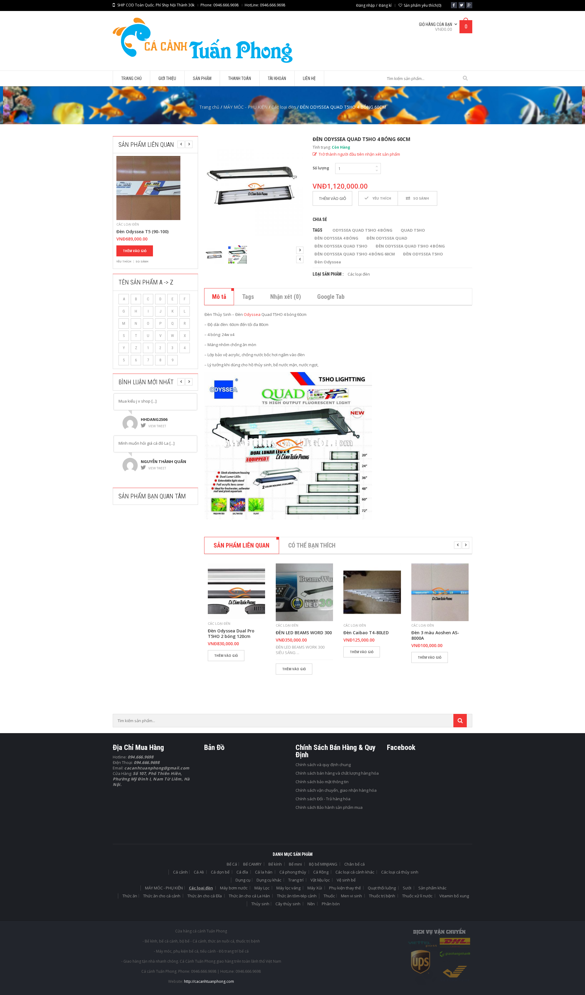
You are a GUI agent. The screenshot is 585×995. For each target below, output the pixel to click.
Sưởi (407, 888)
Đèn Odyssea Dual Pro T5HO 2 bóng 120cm (231, 633)
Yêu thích (123, 261)
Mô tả (219, 296)
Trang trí (295, 880)
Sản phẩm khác (432, 888)
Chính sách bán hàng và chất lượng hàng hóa (337, 773)
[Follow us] (462, 5)
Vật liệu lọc (320, 880)
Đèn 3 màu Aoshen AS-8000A (435, 635)
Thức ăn (129, 896)
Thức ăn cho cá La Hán (249, 896)
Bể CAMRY (252, 864)
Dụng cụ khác (269, 880)
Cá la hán (263, 872)
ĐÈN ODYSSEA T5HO (423, 254)
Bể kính (275, 864)
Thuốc (329, 896)
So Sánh (142, 261)
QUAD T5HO (413, 230)
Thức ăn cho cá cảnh (161, 896)
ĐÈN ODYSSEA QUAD (387, 238)
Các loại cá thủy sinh (399, 872)
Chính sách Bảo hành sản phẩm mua (329, 807)
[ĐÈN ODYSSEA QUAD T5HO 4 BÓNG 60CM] (253, 186)
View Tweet (157, 426)
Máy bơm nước (233, 888)
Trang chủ (209, 107)
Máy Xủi (314, 888)
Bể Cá (232, 864)
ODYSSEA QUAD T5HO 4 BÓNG (362, 230)
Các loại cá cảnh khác (354, 872)
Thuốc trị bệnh (382, 896)
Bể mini (295, 864)
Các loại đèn (283, 107)
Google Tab (331, 296)
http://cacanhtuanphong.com (209, 981)
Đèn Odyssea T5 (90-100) (142, 231)
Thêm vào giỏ (135, 251)
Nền (311, 903)
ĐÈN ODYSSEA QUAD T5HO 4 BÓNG (410, 246)
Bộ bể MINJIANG (323, 864)
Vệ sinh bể (346, 880)
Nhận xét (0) (285, 296)
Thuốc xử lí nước (417, 896)
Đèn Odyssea (327, 262)
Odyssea (252, 314)
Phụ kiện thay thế (345, 888)
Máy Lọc (261, 888)
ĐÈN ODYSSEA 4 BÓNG (336, 238)
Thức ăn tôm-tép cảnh (297, 896)
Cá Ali (199, 872)
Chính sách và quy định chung (323, 764)
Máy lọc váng (288, 888)
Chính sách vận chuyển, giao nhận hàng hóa (336, 790)
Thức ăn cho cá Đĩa (204, 896)
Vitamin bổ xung (454, 896)
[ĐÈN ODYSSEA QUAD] (238, 255)
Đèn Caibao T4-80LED (366, 632)
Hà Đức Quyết (156, 419)
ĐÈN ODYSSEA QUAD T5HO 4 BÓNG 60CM (354, 254)
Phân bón (331, 903)
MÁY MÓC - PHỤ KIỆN (245, 107)
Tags (248, 296)
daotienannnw (158, 461)
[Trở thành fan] (454, 5)
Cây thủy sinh (287, 903)
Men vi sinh (351, 896)
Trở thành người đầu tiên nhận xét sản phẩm (359, 154)
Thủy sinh (260, 903)
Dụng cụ (243, 880)
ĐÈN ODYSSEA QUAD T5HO (340, 246)
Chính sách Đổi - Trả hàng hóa (323, 798)
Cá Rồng (320, 872)
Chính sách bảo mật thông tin (322, 781)
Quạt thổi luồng (382, 888)
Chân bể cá (354, 864)
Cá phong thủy (292, 872)
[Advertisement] (158, 550)
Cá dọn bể (220, 872)
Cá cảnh (180, 872)
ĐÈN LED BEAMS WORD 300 (304, 632)
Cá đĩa (242, 872)
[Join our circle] (469, 5)
